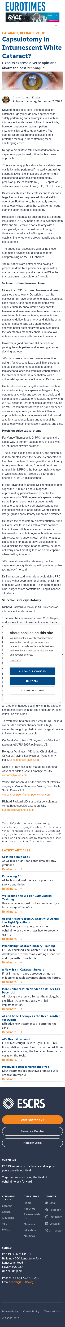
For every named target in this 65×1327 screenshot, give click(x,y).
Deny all (32, 681)
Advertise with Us (32, 1119)
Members (29, 1224)
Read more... (10, 869)
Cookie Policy (31, 1311)
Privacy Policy (10, 1311)
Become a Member (32, 1131)
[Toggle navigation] (56, 25)
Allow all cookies (32, 671)
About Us (29, 1208)
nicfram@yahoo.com (14, 775)
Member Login (32, 1142)
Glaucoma (8, 1217)
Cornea (6, 1211)
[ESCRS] (25, 7)
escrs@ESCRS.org (21, 1282)
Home (27, 1202)
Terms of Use (52, 1311)
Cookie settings (32, 690)
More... (6, 1229)
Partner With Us (32, 1216)
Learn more (15, 660)
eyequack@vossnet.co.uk (18, 809)
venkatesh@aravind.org (24, 759)
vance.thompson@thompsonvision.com (26, 794)
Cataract (7, 1206)
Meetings (29, 1236)
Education (30, 1230)
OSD (4, 1223)
